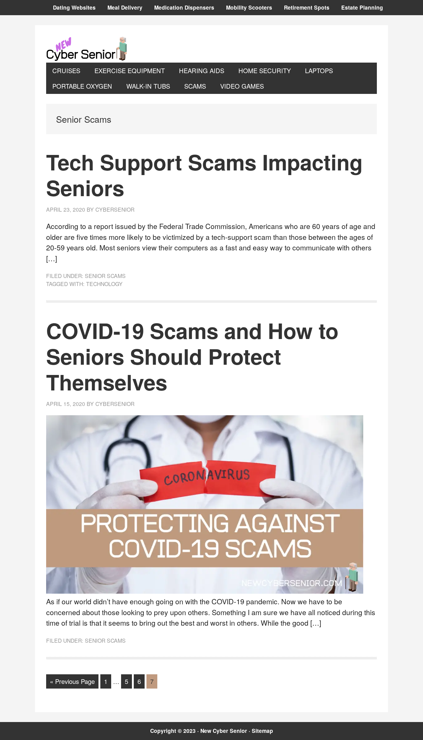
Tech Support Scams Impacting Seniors (204, 174)
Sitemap (262, 730)
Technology (104, 284)
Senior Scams (105, 276)
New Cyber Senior (88, 48)
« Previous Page (72, 683)
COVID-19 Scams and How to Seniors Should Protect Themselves (192, 356)
